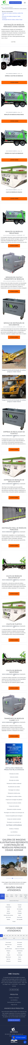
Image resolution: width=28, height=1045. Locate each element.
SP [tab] (10, 935)
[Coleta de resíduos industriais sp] (14, 563)
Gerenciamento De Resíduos (14, 1002)
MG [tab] (4, 935)
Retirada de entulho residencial (14, 783)
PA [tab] (23, 938)
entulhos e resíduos (9, 7)
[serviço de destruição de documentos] (14, 308)
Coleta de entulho (14, 777)
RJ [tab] (1, 935)
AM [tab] (14, 938)
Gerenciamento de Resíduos (14, 835)
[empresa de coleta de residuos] (14, 137)
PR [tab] (12, 935)
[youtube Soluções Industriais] (15, 990)
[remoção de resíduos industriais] (14, 99)
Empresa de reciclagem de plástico (14, 799)
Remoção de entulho (14, 780)
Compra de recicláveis (14, 806)
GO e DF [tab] (5, 938)
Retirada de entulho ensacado (14, 809)
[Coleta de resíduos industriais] (14, 657)
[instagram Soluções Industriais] (13, 990)
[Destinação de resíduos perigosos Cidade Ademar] (14, 357)
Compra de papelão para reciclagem (14, 816)
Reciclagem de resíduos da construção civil (14, 812)
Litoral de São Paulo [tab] (14, 900)
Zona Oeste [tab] (11, 895)
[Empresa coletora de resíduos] (14, 60)
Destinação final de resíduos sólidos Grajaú (12, 19)
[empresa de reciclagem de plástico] (14, 419)
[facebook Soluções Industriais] (10, 990)
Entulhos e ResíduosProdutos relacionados (14, 769)
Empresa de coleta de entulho (14, 803)
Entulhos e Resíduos (14, 828)
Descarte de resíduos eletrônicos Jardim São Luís (12, 13)
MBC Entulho (14, 974)
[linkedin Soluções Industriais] (18, 990)
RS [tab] (18, 935)
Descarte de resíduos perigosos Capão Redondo (11, 17)
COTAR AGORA (14, 82)
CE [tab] (26, 935)
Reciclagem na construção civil (14, 822)
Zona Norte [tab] (7, 895)
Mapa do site (14, 1004)
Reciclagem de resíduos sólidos (14, 796)
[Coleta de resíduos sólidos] (14, 176)
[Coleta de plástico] (14, 611)
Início (2, 7)
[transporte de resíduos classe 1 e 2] (14, 705)
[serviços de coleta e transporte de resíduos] (14, 263)
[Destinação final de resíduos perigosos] (14, 515)
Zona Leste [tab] (21, 895)
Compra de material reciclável (14, 819)
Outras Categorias (14, 825)
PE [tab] (21, 935)
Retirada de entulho (14, 774)
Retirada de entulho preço (14, 793)
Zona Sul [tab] (16, 895)
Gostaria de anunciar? (15, 2)
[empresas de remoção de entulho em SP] (14, 467)
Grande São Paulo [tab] (25, 896)
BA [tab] (23, 935)
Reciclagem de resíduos (14, 790)
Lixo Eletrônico (14, 832)
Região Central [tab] (2, 895)
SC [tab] (15, 935)
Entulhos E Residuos (14, 997)
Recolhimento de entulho (14, 786)
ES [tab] (7, 935)
